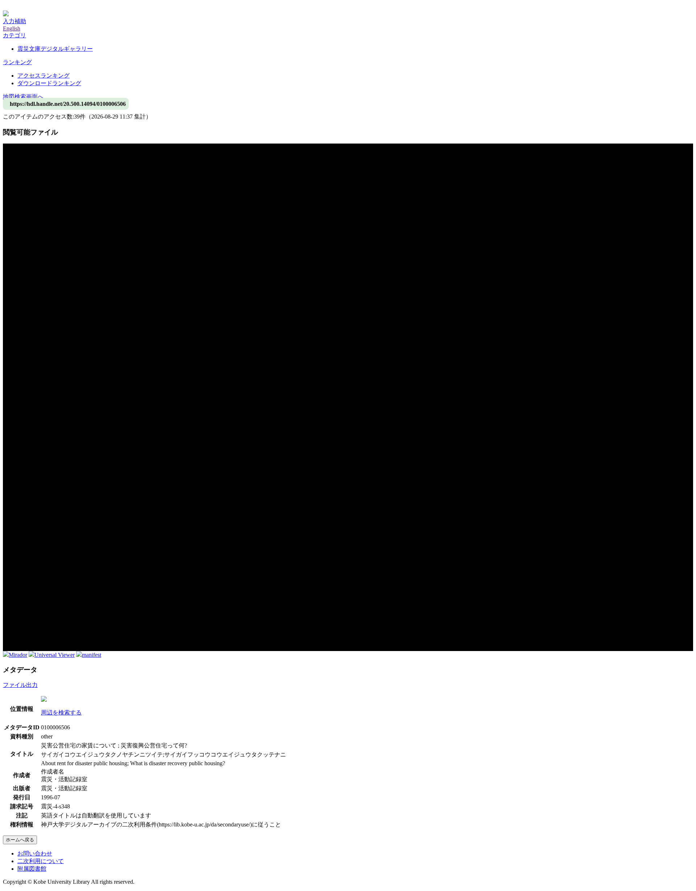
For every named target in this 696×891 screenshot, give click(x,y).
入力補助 (14, 21)
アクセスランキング (43, 75)
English (11, 28)
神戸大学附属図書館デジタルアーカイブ (55, 6)
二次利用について (40, 861)
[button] (14, 35)
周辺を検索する (61, 712)
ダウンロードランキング (49, 83)
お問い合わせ (34, 853)
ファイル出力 (20, 685)
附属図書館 (31, 869)
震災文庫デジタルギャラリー (55, 49)
